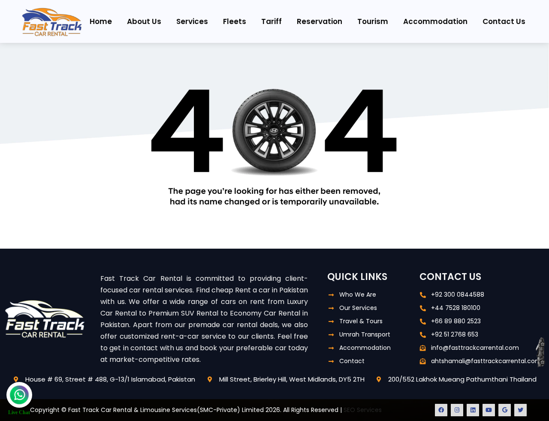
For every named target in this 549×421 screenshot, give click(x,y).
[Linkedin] (473, 410)
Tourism (372, 21)
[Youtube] (489, 410)
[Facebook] (441, 410)
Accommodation (435, 21)
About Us (144, 21)
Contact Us (504, 21)
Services (192, 21)
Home (101, 21)
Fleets (234, 21)
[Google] (504, 410)
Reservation (319, 21)
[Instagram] (457, 410)
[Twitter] (520, 410)
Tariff (271, 21)
